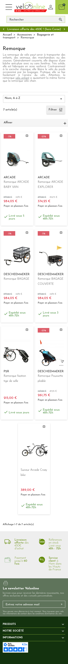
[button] (34, 122)
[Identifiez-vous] (50, 7)
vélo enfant (22, 78)
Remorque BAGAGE (16, 278)
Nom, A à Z (34, 99)
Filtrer (53, 109)
